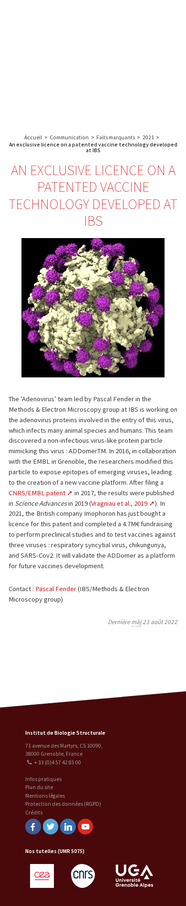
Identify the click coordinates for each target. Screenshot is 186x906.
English (56, 63)
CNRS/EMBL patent (37, 493)
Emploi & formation (139, 93)
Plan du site (39, 787)
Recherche (139, 36)
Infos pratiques (43, 779)
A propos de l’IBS (138, 18)
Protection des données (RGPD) (63, 804)
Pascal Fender (55, 588)
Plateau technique (139, 56)
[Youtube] (85, 826)
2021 (148, 137)
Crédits (33, 812)
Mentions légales (45, 795)
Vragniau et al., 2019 (119, 503)
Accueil (33, 137)
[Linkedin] (67, 826)
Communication (139, 75)
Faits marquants (115, 137)
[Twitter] (50, 826)
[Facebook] (33, 826)
